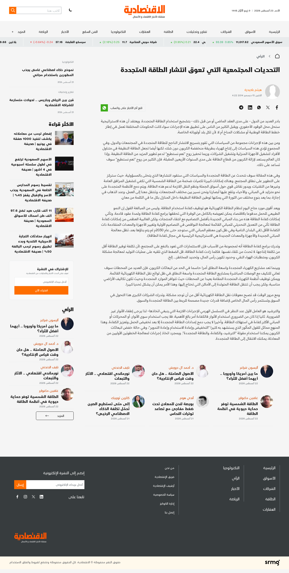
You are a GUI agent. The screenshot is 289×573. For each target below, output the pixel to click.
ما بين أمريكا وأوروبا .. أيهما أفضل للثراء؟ (239, 375)
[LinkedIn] (41, 497)
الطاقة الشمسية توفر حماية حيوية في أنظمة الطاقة (237, 408)
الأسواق (250, 31)
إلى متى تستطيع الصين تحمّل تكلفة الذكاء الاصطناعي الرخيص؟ (108, 408)
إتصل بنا (169, 512)
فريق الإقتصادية (164, 476)
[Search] (12, 10)
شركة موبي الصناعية (159, 42)
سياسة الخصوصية (163, 494)
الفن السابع (90, 31)
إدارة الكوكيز (167, 503)
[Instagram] (25, 496)
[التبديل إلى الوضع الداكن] (70, 10)
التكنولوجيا (118, 31)
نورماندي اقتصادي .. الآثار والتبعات (107, 375)
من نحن (169, 468)
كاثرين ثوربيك (120, 398)
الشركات (226, 31)
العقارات (144, 31)
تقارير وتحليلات (197, 31)
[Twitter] (33, 496)
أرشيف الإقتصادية (163, 485)
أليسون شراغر (249, 367)
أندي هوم (187, 398)
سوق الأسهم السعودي (266, 42)
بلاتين (28, 42)
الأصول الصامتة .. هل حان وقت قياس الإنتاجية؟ (173, 375)
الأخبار (65, 31)
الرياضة (43, 31)
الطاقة (168, 31)
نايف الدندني (120, 367)
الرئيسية (274, 31)
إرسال (20, 485)
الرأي (260, 56)
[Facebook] (17, 496)
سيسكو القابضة (91, 42)
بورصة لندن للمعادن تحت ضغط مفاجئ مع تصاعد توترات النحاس (173, 408)
